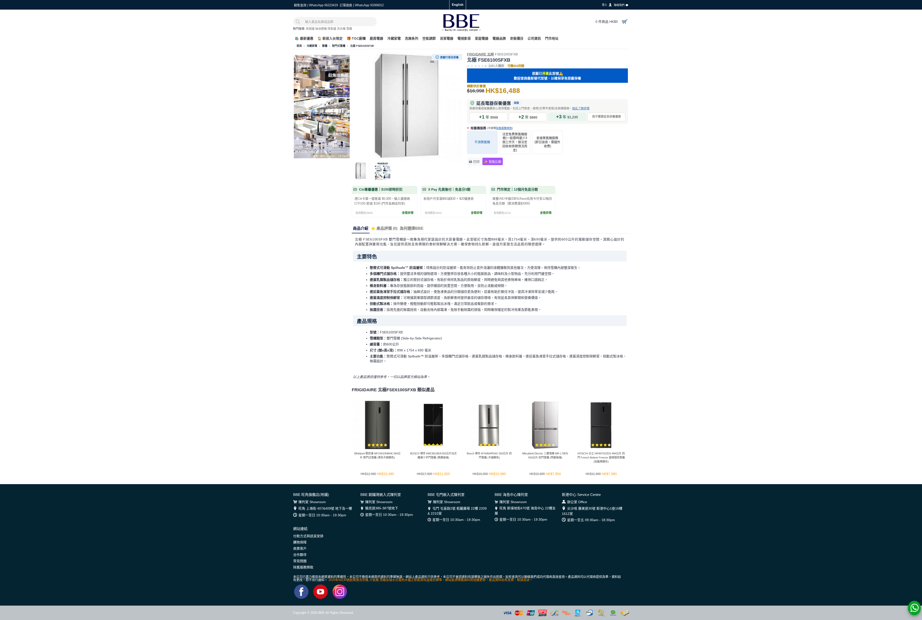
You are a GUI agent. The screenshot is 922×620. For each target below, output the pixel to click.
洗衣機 (341, 28)
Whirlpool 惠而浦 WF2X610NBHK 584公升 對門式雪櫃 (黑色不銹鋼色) (377, 455)
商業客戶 (300, 548)
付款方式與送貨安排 (308, 536)
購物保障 (300, 542)
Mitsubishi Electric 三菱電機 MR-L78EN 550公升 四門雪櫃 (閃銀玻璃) (545, 455)
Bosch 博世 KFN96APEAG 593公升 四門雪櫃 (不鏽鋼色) (489, 455)
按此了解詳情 (580, 108)
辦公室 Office (577, 502)
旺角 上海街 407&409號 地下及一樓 (325, 508)
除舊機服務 (491, 128)
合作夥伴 (300, 555)
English (457, 4)
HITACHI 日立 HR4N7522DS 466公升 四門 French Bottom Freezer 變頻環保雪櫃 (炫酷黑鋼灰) (601, 457)
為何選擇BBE (412, 228)
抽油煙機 (321, 28)
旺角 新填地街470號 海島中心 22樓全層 (525, 510)
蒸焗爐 (310, 28)
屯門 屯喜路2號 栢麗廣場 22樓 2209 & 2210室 (457, 510)
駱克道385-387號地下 (381, 508)
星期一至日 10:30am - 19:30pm (322, 515)
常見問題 (300, 561)
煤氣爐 (332, 28)
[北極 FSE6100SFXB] (407, 107)
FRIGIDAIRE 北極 (480, 54)
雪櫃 (349, 28)
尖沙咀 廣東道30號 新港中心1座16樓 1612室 (592, 510)
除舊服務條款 (504, 128)
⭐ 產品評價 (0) (384, 228)
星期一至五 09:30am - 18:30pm (591, 520)
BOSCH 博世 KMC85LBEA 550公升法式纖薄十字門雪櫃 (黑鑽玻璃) (433, 455)
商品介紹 (360, 228)
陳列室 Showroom (312, 502)
